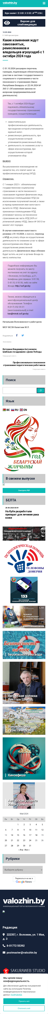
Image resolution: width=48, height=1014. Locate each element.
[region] (24, 994)
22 (18, 840)
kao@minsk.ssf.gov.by (18, 313)
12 (42, 830)
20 (6, 840)
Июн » (27, 850)
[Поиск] (41, 390)
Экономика (7, 342)
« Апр (21, 850)
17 (30, 835)
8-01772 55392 (16, 945)
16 (24, 835)
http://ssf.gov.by (22, 286)
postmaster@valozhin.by (22, 952)
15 (18, 835)
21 (12, 840)
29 (18, 846)
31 (30, 846)
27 (6, 846)
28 (12, 846)
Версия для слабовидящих (27, 23)
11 (36, 830)
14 (12, 835)
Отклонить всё (24, 1008)
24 (30, 840)
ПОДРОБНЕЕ (16, 995)
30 (24, 846)
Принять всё (24, 1001)
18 (36, 835)
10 (30, 830)
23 (24, 840)
